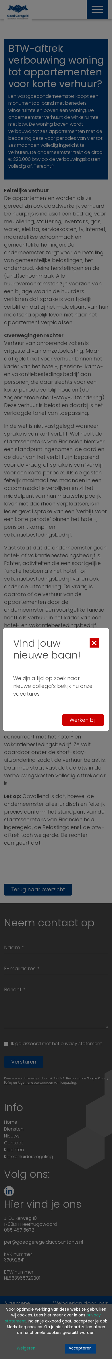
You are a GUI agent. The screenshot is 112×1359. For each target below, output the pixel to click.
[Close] (94, 643)
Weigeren (26, 1348)
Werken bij (83, 720)
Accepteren (80, 1348)
